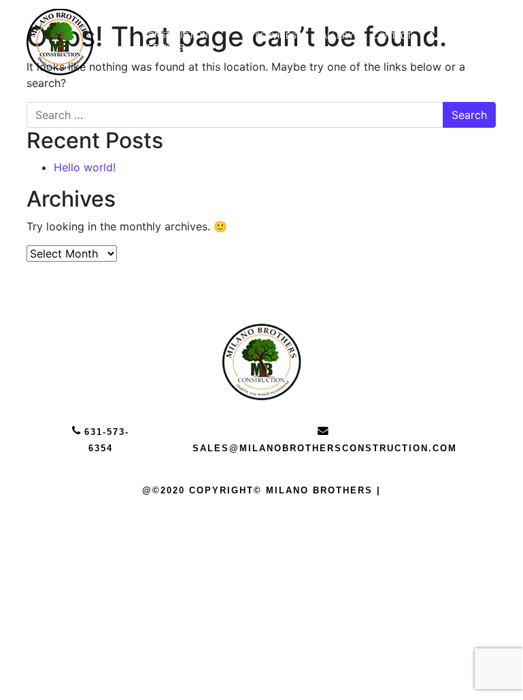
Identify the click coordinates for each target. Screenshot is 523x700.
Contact (392, 36)
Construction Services (175, 41)
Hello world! (85, 167)
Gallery (335, 36)
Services (276, 36)
